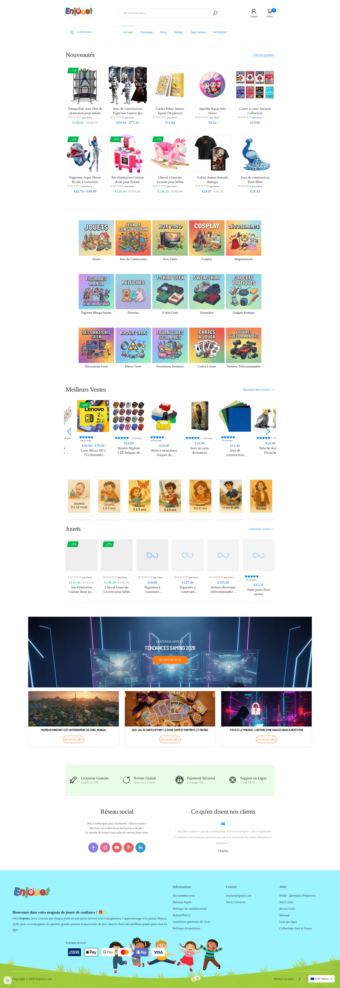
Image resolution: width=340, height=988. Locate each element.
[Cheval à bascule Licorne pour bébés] (170, 153)
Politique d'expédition (186, 928)
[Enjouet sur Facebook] (93, 847)
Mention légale (182, 902)
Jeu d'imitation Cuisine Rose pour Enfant (81, 591)
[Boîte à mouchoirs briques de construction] (152, 416)
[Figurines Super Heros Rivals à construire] (85, 153)
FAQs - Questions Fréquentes (297, 895)
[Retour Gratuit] (126, 780)
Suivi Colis (286, 902)
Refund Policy (182, 915)
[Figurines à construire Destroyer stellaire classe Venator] (188, 555)
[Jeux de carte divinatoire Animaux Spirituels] (188, 416)
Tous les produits (263, 55)
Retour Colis (287, 908)
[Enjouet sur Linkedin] (140, 847)
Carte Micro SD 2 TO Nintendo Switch (81, 454)
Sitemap (284, 915)
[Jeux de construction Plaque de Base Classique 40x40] (223, 416)
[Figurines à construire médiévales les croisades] (152, 555)
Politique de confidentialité (190, 908)
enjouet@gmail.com (238, 895)
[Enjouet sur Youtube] (117, 847)
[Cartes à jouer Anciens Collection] (255, 85)
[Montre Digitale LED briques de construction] (117, 416)
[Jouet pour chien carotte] (258, 555)
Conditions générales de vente (192, 921)
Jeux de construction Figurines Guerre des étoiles (127, 113)
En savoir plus (169, 659)
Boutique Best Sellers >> (258, 389)
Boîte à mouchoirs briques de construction (152, 454)
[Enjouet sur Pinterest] (129, 847)
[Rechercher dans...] (215, 13)
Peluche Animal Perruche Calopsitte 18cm (258, 452)
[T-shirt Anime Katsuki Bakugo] (212, 153)
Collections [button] (85, 32)
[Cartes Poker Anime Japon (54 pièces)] (170, 85)
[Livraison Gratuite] (73, 780)
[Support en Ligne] (232, 780)
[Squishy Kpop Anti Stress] (212, 85)
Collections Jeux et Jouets (295, 928)
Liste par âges (288, 921)
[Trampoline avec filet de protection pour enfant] (85, 85)
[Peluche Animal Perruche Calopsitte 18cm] (258, 416)
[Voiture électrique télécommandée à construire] (223, 555)
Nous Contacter (236, 902)
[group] (85, 118)
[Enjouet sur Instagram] (105, 847)
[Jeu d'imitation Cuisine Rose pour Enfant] (127, 153)
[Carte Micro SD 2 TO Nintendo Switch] (81, 416)
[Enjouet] (79, 496)
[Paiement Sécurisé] (179, 780)
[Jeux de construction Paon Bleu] (255, 153)
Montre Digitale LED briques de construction (117, 452)
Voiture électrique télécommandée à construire (223, 591)
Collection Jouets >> (261, 529)
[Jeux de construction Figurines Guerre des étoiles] (127, 85)
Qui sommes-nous (184, 895)
